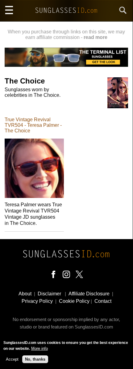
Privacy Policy (37, 301)
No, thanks (35, 359)
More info (39, 348)
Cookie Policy (74, 301)
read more (95, 37)
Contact (102, 301)
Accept (12, 359)
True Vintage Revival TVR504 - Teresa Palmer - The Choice (33, 125)
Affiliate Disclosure (89, 293)
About (25, 293)
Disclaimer (49, 293)
